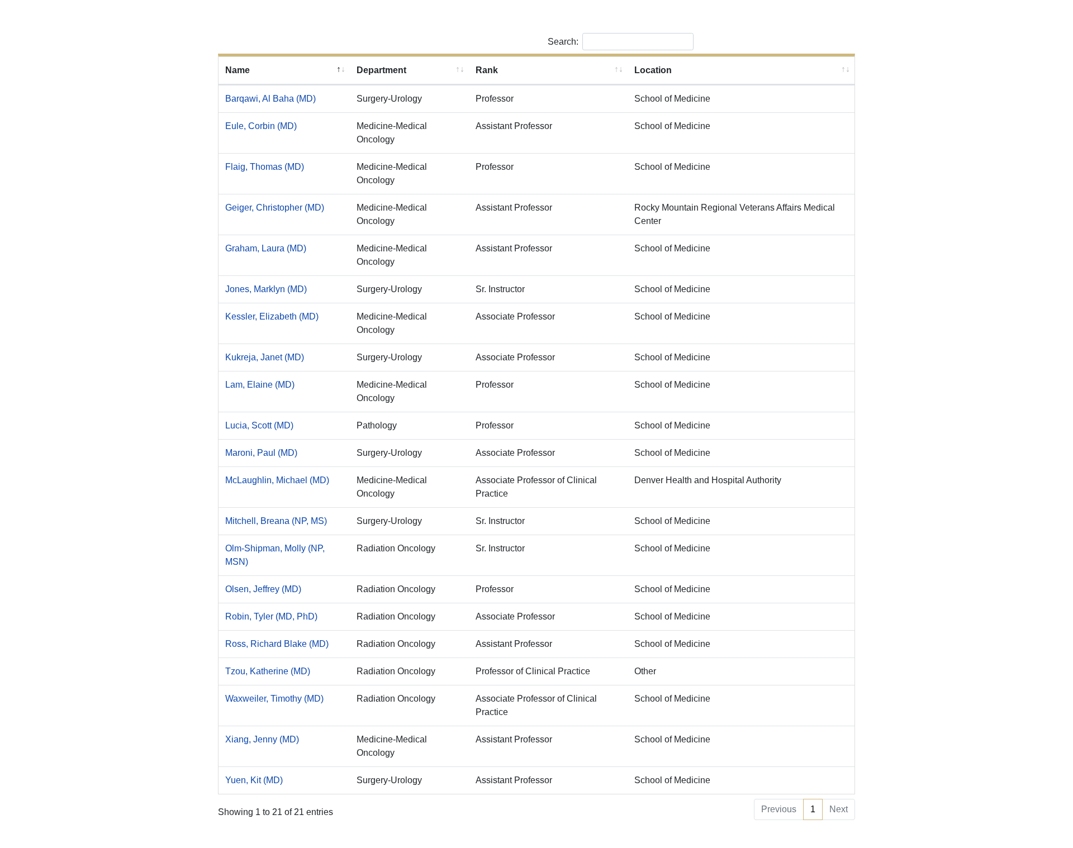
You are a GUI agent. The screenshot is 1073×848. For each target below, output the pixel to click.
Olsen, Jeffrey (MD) (263, 589)
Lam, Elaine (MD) (260, 384)
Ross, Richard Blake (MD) (277, 644)
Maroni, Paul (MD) (261, 453)
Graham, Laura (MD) (265, 248)
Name (237, 70)
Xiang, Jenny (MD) (262, 739)
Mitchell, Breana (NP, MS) (276, 521)
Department (381, 70)
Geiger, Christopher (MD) (274, 207)
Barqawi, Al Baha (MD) (270, 98)
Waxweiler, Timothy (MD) (274, 698)
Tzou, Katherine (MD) (267, 671)
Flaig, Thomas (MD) (264, 166)
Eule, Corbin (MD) (261, 126)
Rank (487, 70)
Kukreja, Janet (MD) (264, 357)
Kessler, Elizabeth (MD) (272, 316)
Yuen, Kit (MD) (254, 780)
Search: (563, 41)
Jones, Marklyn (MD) (266, 289)
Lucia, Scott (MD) (259, 425)
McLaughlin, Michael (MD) (277, 480)
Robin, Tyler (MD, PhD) (271, 616)
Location (653, 70)
